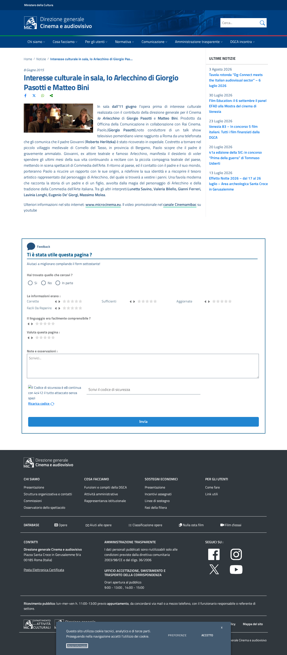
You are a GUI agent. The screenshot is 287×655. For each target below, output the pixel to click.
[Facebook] (25, 95)
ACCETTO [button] (207, 635)
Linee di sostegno (157, 500)
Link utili (211, 494)
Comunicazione (153, 41)
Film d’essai (232, 524)
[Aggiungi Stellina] (59, 301)
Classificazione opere (147, 524)
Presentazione (34, 487)
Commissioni (33, 500)
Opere (62, 524)
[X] (34, 95)
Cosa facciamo (64, 41)
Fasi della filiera (156, 507)
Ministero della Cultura (38, 5)
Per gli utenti (95, 41)
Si (35, 282)
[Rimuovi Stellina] (56, 301)
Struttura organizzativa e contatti (48, 494)
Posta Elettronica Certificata (44, 569)
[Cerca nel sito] (262, 22)
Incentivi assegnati (158, 494)
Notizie (41, 58)
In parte (67, 282)
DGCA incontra (241, 41)
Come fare (212, 487)
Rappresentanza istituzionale (105, 500)
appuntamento (118, 603)
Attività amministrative (101, 494)
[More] (51, 95)
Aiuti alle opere (100, 524)
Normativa (123, 41)
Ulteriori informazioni (77, 645)
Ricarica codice (39, 403)
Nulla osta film (193, 524)
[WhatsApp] (42, 95)
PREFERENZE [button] (177, 635)
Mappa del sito (253, 624)
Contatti (31, 542)
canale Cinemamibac (179, 204)
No (50, 282)
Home (28, 58)
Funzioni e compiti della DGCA (105, 487)
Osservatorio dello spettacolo (44, 507)
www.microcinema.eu (103, 204)
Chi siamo (35, 41)
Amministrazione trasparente (197, 41)
